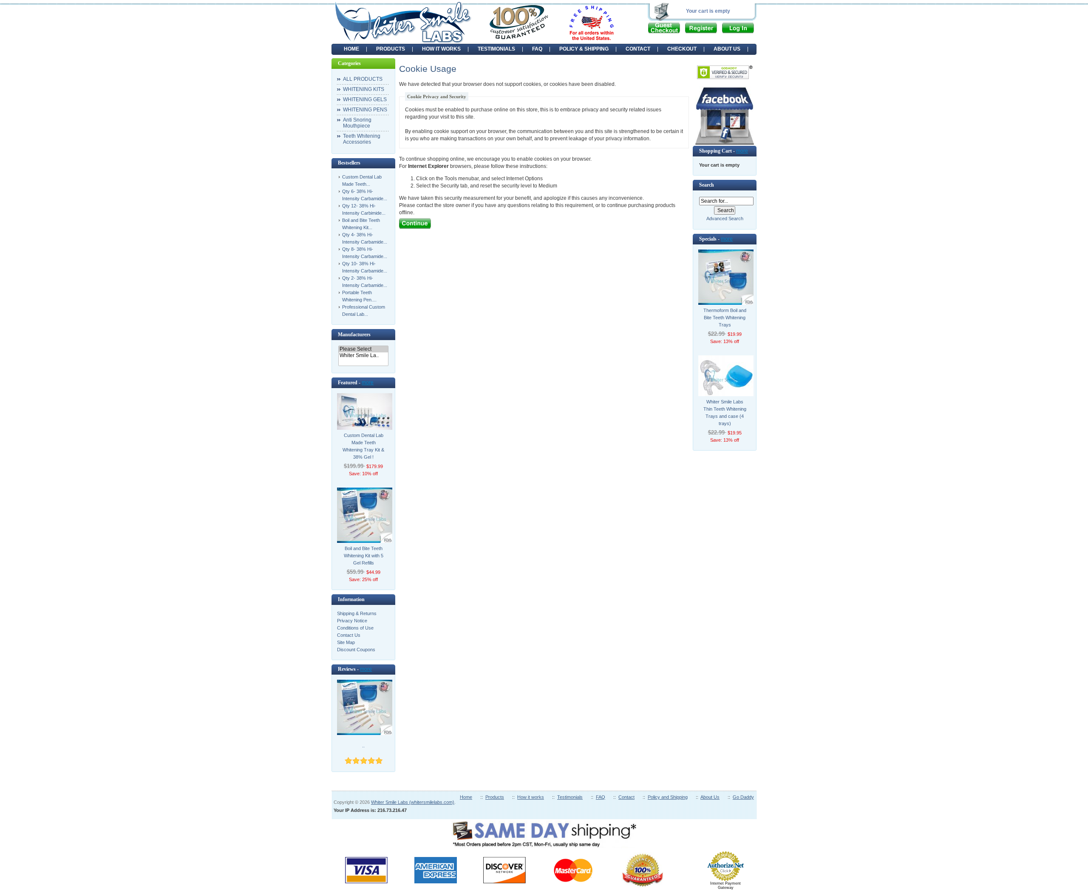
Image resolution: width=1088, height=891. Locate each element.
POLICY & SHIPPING (584, 49)
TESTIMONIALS (496, 49)
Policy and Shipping (668, 797)
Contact (626, 797)
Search (706, 185)
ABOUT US (727, 49)
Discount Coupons (356, 649)
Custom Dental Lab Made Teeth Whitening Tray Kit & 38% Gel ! (363, 446)
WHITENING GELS (365, 99)
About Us (710, 797)
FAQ (537, 49)
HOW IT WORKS (441, 49)
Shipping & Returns (357, 613)
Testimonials (570, 797)
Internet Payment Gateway (725, 885)
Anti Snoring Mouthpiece (357, 123)
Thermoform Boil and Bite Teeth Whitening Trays (724, 317)
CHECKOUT (682, 49)
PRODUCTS (390, 49)
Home (351, 49)
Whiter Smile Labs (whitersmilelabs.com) (412, 802)
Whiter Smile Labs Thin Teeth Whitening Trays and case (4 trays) (724, 412)
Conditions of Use (355, 627)
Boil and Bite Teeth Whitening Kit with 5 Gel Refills (363, 555)
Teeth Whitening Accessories (361, 139)
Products (494, 797)
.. (363, 745)
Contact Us (348, 635)
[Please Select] (363, 349)
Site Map (346, 642)
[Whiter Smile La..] (363, 355)
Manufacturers (354, 335)
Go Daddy (743, 797)
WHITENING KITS (363, 89)
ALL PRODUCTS (362, 79)
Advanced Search (724, 218)
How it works (530, 797)
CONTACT (638, 49)
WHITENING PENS (365, 110)
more (368, 383)
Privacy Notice (352, 620)
